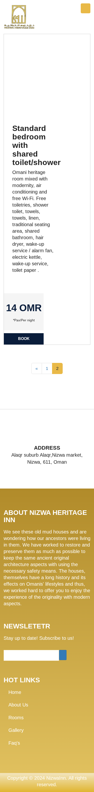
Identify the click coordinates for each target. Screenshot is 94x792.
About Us (18, 704)
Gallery (16, 730)
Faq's (14, 743)
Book (24, 339)
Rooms (16, 717)
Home (14, 692)
